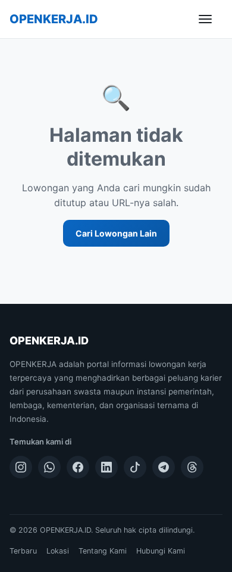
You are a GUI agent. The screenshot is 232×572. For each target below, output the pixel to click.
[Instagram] (21, 467)
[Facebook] (78, 467)
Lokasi (57, 550)
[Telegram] (163, 467)
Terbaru (23, 550)
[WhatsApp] (49, 467)
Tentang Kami (103, 550)
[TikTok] (135, 467)
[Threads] (192, 467)
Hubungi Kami (160, 550)
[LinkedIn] (106, 467)
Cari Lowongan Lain (116, 233)
